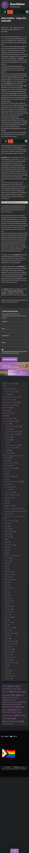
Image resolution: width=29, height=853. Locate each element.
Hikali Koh (7, 542)
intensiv (4, 697)
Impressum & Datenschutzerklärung (10, 768)
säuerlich (10, 715)
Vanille (4, 718)
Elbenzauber (8, 513)
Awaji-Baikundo (8, 497)
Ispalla (6, 550)
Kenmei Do (7, 561)
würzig (21, 721)
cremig (18, 686)
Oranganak (8, 394)
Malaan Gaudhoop (9, 574)
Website (4, 342)
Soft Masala (8, 453)
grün (3, 695)
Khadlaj (6, 563)
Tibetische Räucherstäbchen (12, 434)
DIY (3, 386)
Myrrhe (24, 702)
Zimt (3, 723)
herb (13, 695)
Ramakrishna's (8, 622)
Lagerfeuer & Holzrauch (9, 699)
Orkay (6, 590)
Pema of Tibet (8, 601)
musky (20, 702)
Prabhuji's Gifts (8, 606)
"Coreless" (7, 423)
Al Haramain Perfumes (10, 476)
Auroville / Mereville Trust (11, 495)
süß (16, 715)
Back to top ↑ (23, 768)
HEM (6, 539)
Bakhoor (7, 460)
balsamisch (11, 686)
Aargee (6, 471)
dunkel (15, 689)
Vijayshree (7, 670)
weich (14, 718)
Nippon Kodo (8, 587)
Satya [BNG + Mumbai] (10, 633)
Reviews (4, 415)
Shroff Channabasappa (10, 641)
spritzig (19, 712)
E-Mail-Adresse (5, 335)
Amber (4, 686)
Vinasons (7, 673)
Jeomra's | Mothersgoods (11, 555)
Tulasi (6, 665)
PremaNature (8, 609)
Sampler (4, 710)
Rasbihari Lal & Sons (10, 627)
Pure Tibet (7, 614)
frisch (16, 691)
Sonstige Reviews (7, 465)
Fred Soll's (7, 523)
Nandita (6, 582)
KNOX (6, 566)
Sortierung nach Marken (9, 468)
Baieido (6, 500)
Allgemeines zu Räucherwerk (9, 383)
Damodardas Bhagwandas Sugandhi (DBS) (15, 511)
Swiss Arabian (8, 654)
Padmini (6, 593)
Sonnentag (7, 646)
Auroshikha (8, 489)
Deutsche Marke (7, 689)
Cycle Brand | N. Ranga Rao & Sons (13, 508)
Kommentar (5, 321)
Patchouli (12, 707)
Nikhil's (6, 585)
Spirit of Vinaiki (8, 652)
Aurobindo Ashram (9, 487)
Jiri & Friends (8, 558)
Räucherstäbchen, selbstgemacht (11, 397)
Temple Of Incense (9, 657)
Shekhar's (7, 635)
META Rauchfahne (6, 407)
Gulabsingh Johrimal (9, 531)
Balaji (6, 503)
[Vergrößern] (26, 141)
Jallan (6, 553)
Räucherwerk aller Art (7, 413)
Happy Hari (7, 534)
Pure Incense (8, 611)
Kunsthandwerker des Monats (9, 405)
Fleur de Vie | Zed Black (10, 521)
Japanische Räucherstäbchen (13, 431)
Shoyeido (7, 638)
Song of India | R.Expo (10, 644)
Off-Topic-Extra (6, 410)
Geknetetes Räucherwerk (11, 391)
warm (16, 302)
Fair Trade (5, 692)
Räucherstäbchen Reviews (13, 29)
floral (11, 691)
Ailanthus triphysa (23, 159)
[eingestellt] (9, 723)
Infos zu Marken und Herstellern (10, 402)
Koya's (6, 569)
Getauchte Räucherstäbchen (12, 445)
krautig (16, 697)
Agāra (6, 473)
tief (19, 715)
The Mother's (8, 660)
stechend (5, 715)
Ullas (6, 668)
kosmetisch (11, 697)
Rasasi (6, 625)
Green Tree (7, 529)
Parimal (6, 595)
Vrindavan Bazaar (9, 676)
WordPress (21, 767)
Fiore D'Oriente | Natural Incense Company (15, 516)
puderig (18, 707)
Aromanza (7, 484)
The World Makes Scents (10, 662)
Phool (6, 603)
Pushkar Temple (8, 617)
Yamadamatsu (8, 678)
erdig (4, 300)
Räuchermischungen (8, 389)
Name (3, 328)
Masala (7, 450)
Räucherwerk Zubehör (8, 399)
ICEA (23, 695)
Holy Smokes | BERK (9, 545)
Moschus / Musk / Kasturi (9, 702)
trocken (11, 302)
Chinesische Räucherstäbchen (13, 426)
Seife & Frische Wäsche (9, 712)
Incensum (7, 547)
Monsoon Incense (9, 579)
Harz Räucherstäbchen (11, 447)
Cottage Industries (10, 492)
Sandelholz (12, 710)
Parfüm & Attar (16, 704)
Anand (6, 479)
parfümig (5, 707)
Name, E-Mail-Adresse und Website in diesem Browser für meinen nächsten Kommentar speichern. (14, 352)
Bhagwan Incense (9, 505)
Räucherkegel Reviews (8, 418)
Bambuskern (18, 27)
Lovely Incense (8, 571)
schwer (19, 710)
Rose (22, 707)
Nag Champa (6, 704)
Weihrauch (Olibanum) (10, 721)
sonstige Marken (8, 649)
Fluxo (7, 442)
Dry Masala (8, 439)
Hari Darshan (8, 537)
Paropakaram (8, 598)
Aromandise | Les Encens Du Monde (13, 481)
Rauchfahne (17, 4)
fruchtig (22, 692)
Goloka (6, 526)
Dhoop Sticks (9, 429)
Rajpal (6, 620)
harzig (8, 695)
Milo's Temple (8, 577)
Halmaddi (10, 300)
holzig (17, 300)
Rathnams (7, 630)
